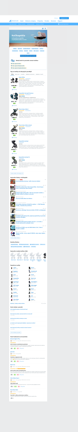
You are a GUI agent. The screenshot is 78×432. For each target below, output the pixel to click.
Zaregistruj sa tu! (64, 18)
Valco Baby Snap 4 (14, 378)
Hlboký (14, 48)
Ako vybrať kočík (16, 63)
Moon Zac (12, 364)
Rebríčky (12, 303)
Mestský (26, 50)
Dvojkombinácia (26, 48)
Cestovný (42, 50)
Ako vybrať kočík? (13, 24)
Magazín (60, 21)
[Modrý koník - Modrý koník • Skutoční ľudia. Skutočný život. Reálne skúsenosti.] (13, 21)
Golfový (41, 48)
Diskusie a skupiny (30, 21)
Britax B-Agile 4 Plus (15, 338)
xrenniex (14, 340)
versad (13, 353)
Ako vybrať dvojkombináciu (19, 68)
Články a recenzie (21, 24)
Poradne (47, 21)
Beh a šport (36, 50)
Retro (28, 53)
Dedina (30, 50)
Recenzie (53, 21)
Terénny (21, 50)
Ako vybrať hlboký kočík (18, 65)
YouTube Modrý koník (64, 24)
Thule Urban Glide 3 (23, 109)
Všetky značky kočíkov (20, 303)
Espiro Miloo (22, 77)
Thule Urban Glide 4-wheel (25, 125)
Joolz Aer (12, 351)
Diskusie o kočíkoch (40, 24)
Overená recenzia (27, 340)
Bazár (22, 21)
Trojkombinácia (35, 48)
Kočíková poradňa (30, 24)
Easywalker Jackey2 (23, 141)
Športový (20, 48)
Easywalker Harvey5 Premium (26, 93)
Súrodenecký (15, 50)
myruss (13, 379)
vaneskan (14, 391)
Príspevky (40, 21)
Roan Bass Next (14, 389)
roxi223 (13, 366)
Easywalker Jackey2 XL (24, 157)
